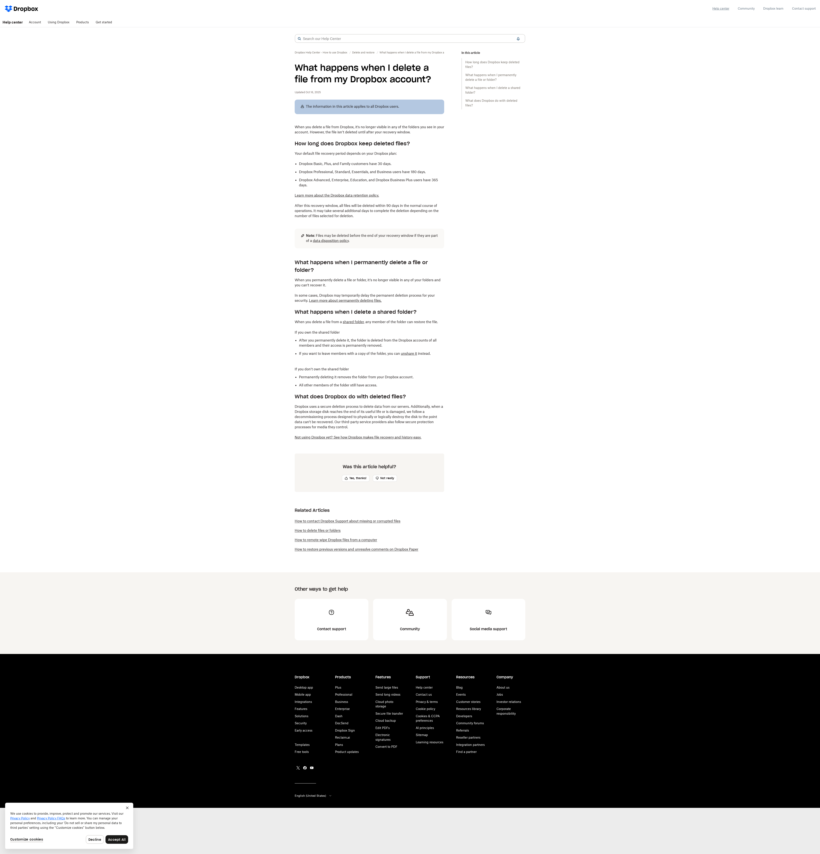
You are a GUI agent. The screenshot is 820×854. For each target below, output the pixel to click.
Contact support (804, 8)
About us (503, 687)
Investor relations (508, 702)
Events (461, 694)
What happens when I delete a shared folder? (492, 90)
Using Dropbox (58, 22)
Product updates (347, 752)
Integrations (303, 702)
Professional (343, 694)
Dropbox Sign (345, 730)
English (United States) (310, 795)
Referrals (462, 730)
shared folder (353, 322)
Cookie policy (425, 709)
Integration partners (470, 745)
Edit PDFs (382, 728)
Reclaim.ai (342, 737)
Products (82, 22)
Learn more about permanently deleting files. (345, 300)
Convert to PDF (386, 746)
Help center (720, 8)
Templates (302, 745)
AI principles (425, 728)
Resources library (468, 709)
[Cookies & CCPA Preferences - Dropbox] (69, 826)
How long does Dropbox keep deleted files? (492, 64)
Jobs (499, 694)
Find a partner (466, 752)
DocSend (341, 723)
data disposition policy (331, 241)
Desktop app (304, 687)
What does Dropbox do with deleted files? (491, 103)
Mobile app (303, 694)
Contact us (424, 694)
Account (35, 22)
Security (301, 723)
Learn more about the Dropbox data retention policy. (337, 195)
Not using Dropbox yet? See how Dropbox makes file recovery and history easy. (358, 437)
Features (301, 709)
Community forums (470, 723)
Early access (303, 730)
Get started (104, 22)
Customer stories (468, 702)
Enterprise (342, 709)
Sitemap (422, 735)
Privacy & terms (427, 702)
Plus (338, 687)
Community (746, 8)
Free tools (302, 752)
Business (341, 702)
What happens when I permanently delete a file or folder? (490, 77)
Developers (464, 716)
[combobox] (410, 38)
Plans (339, 745)
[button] (299, 38)
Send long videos (387, 694)
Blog (459, 687)
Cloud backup (385, 720)
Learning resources (429, 742)
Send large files (386, 687)
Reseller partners (468, 737)
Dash (339, 716)
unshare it (409, 353)
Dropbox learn (773, 8)
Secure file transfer (389, 713)
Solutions (301, 716)
